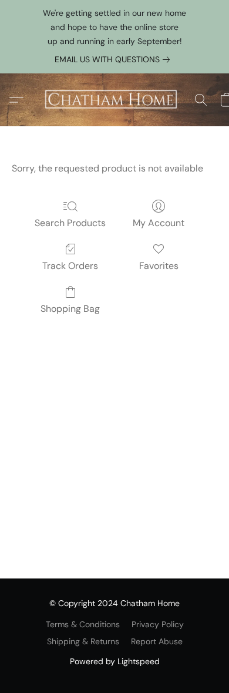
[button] (114, 99)
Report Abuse (157, 641)
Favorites (159, 266)
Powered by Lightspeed (115, 661)
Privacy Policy (158, 624)
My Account (158, 223)
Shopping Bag (70, 308)
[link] (114, 59)
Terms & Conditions (83, 624)
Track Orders (70, 266)
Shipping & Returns (83, 641)
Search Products (70, 223)
